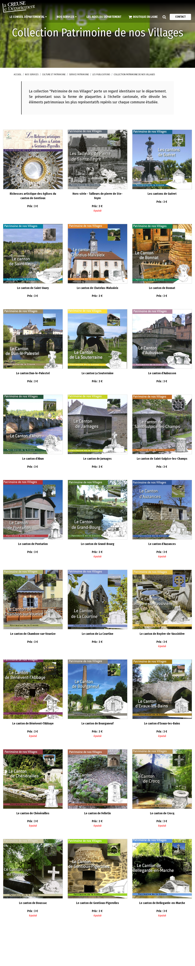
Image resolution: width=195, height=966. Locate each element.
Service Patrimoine (79, 74)
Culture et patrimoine (54, 74)
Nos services (32, 74)
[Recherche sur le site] (164, 17)
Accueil (17, 74)
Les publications (101, 74)
